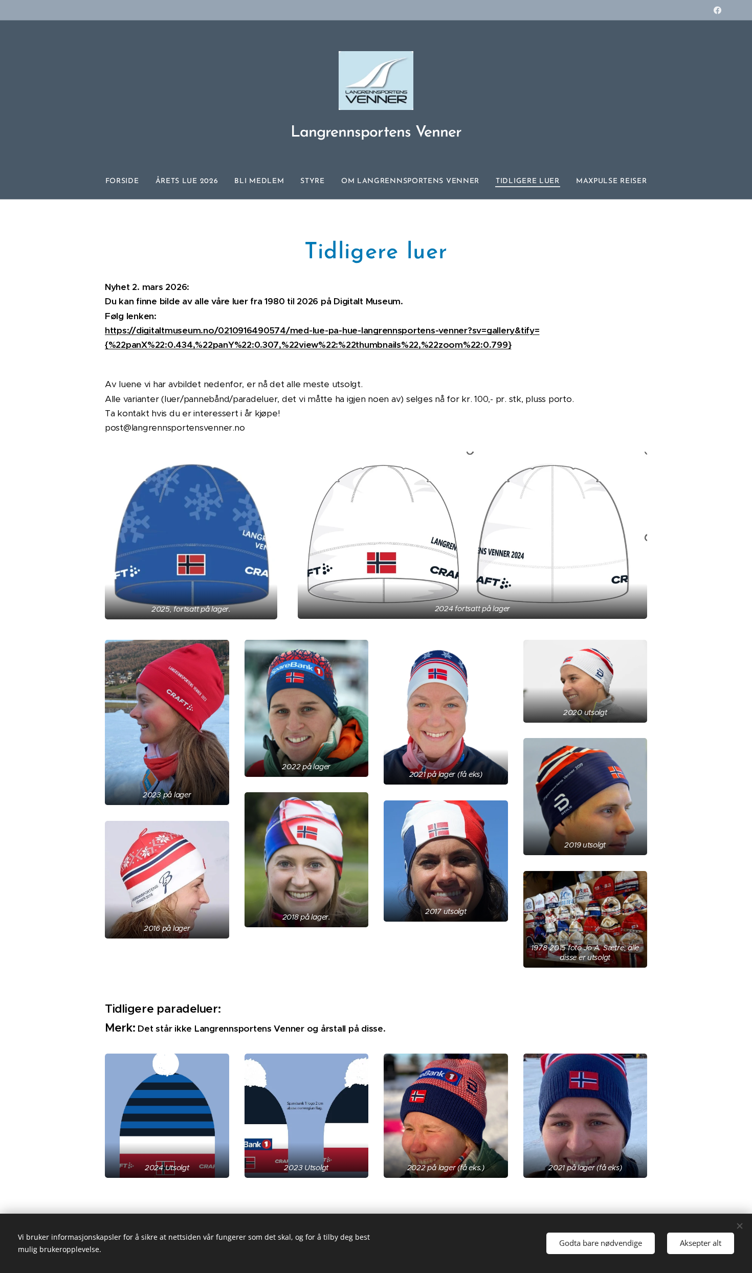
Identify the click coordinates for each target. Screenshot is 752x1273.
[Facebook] (717, 10)
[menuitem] (126, 181)
